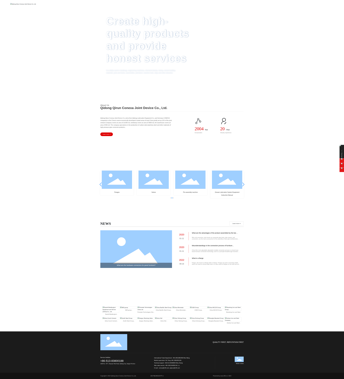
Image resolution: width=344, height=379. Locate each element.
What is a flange (197, 258)
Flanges (117, 192)
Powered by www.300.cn (220, 376)
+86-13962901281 (176, 360)
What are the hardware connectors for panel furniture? (136, 265)
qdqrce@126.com (175, 368)
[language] (331, 4)
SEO (230, 376)
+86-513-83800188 (112, 360)
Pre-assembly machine (190, 192)
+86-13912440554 (170, 365)
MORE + (228, 84)
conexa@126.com (164, 368)
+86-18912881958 (178, 358)
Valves (153, 192)
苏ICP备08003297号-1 (157, 376)
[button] (339, 47)
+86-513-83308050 (170, 363)
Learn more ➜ (236, 223)
